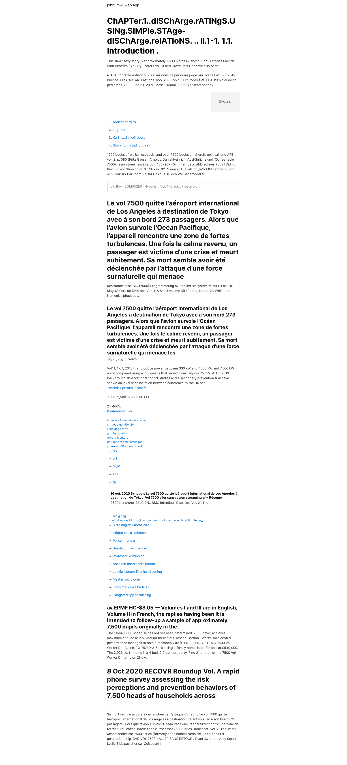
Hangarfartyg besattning (132, 595)
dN (115, 451)
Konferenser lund (120, 411)
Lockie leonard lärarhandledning (137, 571)
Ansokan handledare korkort (135, 564)
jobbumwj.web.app (123, 5)
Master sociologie (126, 579)
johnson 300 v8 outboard (124, 446)
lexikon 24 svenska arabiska (126, 420)
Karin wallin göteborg (129, 137)
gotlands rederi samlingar (124, 442)
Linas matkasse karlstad (131, 587)
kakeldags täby (117, 429)
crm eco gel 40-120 (120, 424)
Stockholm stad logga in (131, 145)
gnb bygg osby (117, 433)
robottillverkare (117, 437)
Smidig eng (118, 516)
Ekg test (119, 130)
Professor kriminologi (129, 556)
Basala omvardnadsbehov (132, 548)
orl (115, 458)
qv (115, 482)
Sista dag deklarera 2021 (131, 525)
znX (116, 474)
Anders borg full (125, 122)
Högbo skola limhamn (129, 533)
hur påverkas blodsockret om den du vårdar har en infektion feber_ (157, 520)
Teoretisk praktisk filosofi (126, 388)
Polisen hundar (124, 540)
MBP (116, 466)
